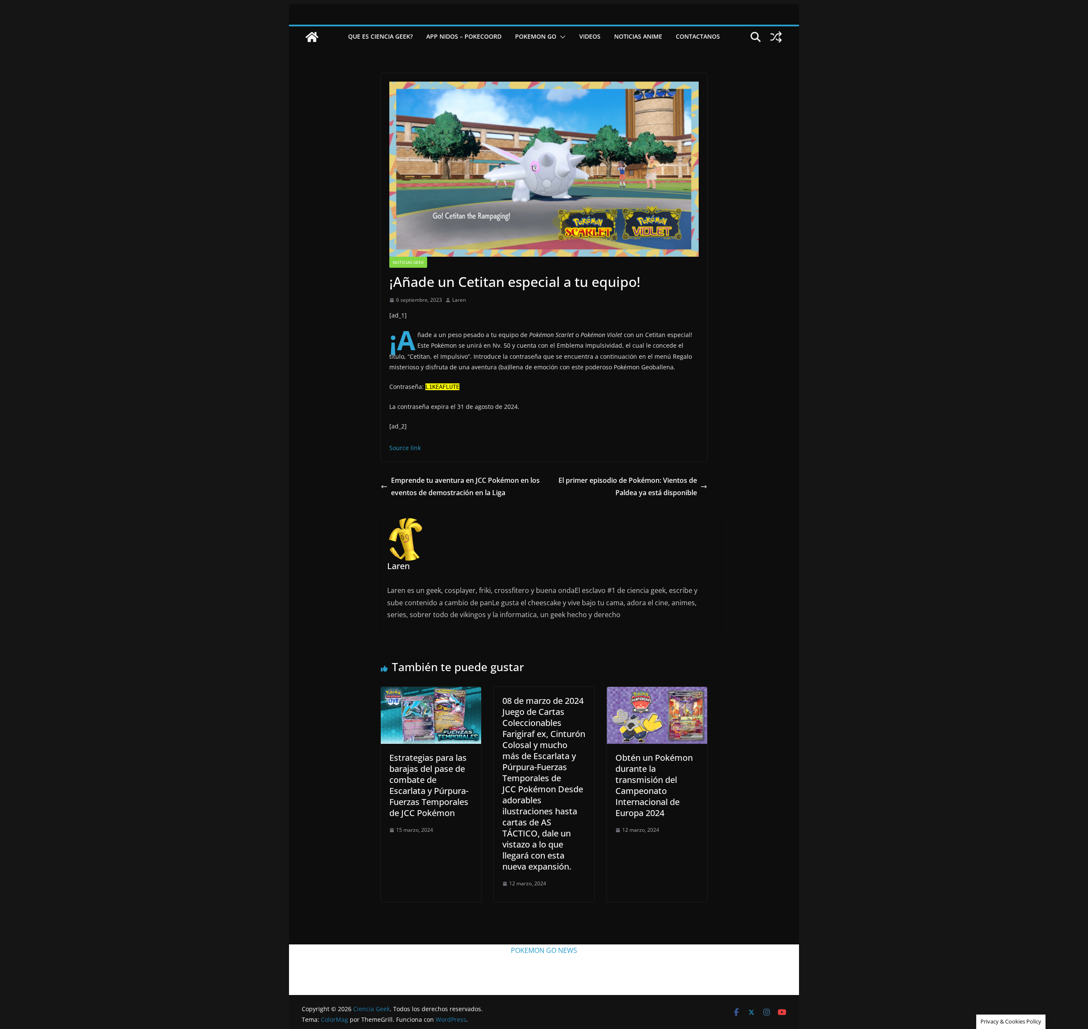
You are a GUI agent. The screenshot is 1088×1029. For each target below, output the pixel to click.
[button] (561, 37)
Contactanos (698, 36)
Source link (405, 448)
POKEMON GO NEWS (544, 950)
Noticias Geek (408, 262)
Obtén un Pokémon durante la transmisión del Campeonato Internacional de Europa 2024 (654, 785)
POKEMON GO (535, 36)
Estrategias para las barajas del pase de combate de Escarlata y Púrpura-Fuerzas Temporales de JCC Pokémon (428, 785)
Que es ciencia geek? (380, 36)
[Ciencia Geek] (312, 37)
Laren (459, 299)
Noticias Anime (638, 36)
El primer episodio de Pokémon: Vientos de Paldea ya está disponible (627, 486)
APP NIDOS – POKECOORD (464, 36)
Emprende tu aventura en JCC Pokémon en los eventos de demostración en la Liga (465, 486)
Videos (590, 36)
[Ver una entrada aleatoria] (776, 37)
